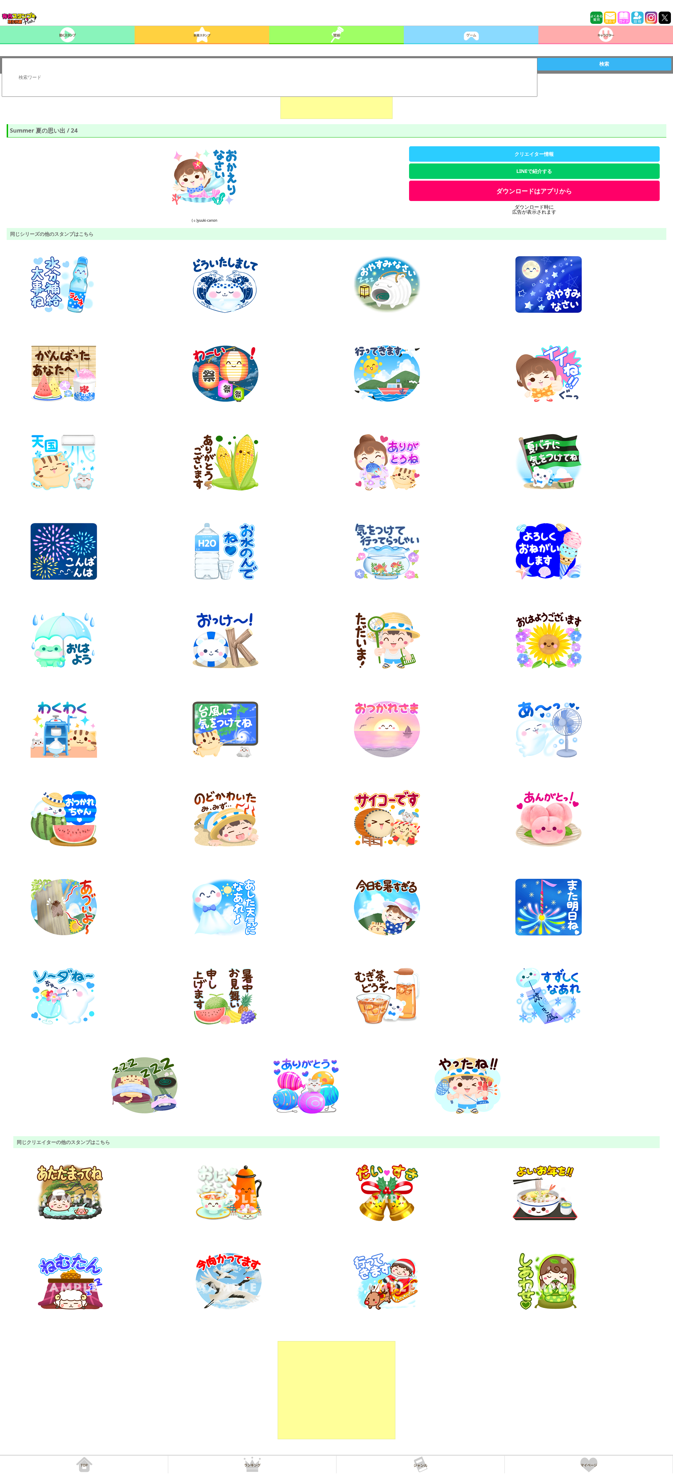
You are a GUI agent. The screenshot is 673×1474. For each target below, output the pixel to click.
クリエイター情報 (534, 153)
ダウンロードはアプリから (534, 191)
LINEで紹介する (534, 171)
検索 (604, 64)
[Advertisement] (336, 101)
